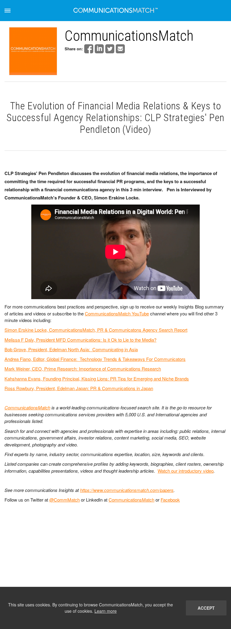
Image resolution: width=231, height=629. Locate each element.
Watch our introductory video (186, 471)
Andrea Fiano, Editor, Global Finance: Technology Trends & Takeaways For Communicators (95, 359)
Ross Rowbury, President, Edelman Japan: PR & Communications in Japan (79, 388)
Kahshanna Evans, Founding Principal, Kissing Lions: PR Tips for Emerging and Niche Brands (97, 378)
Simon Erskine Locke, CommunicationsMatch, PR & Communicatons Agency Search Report (96, 330)
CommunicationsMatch (27, 407)
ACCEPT (206, 608)
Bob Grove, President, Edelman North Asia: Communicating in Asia (71, 349)
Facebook (170, 499)
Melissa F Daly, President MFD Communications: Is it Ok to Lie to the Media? (80, 339)
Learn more (105, 611)
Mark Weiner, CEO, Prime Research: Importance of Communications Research (83, 368)
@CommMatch (64, 499)
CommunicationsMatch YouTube (117, 313)
